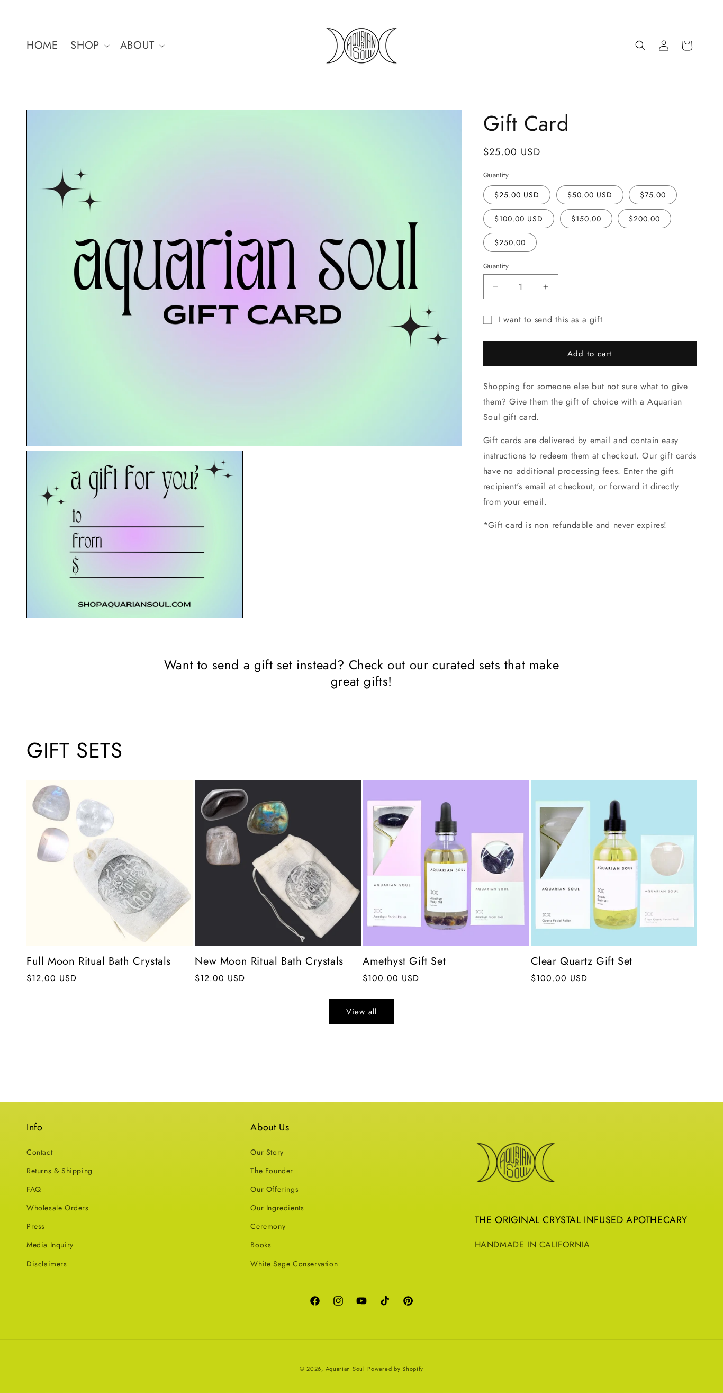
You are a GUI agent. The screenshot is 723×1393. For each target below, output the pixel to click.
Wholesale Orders (57, 1207)
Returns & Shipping (59, 1170)
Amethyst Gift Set (404, 961)
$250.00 (510, 242)
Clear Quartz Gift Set (582, 961)
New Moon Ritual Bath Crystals (269, 961)
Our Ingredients (277, 1207)
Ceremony (267, 1226)
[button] (88, 45)
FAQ (33, 1189)
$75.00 (653, 195)
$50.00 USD (589, 195)
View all (361, 1012)
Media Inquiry (50, 1244)
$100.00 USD (518, 218)
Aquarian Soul (345, 1368)
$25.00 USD (516, 195)
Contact (39, 1151)
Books (260, 1244)
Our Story (266, 1151)
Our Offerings (274, 1189)
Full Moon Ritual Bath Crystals (98, 961)
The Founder (271, 1170)
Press (35, 1226)
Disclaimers (46, 1264)
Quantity (496, 266)
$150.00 (586, 218)
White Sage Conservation (294, 1264)
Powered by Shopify (395, 1368)
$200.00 (644, 218)
